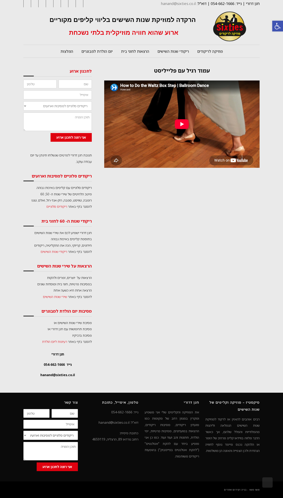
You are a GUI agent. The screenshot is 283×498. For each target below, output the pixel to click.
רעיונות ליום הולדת (54, 341)
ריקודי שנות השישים (54, 251)
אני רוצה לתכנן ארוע (71, 137)
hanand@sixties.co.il (178, 3)
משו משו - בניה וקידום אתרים (242, 489)
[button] (277, 26)
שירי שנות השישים (55, 296)
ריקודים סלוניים (56, 206)
